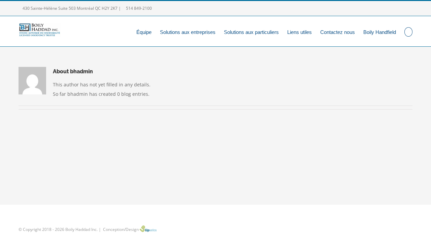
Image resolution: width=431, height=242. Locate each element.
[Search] (408, 31)
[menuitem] (148, 31)
